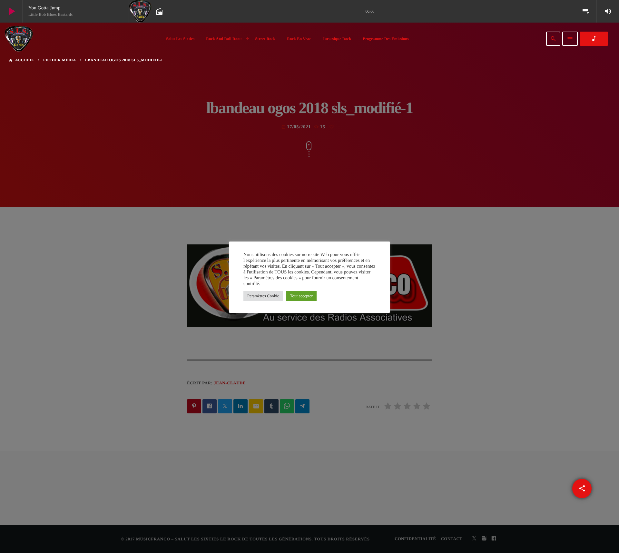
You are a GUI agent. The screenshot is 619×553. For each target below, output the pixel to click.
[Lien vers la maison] (19, 39)
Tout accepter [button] (301, 295)
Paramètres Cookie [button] (263, 295)
